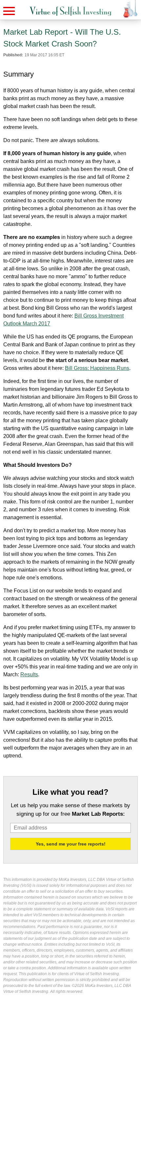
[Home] (70, 11)
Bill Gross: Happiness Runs (97, 368)
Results (29, 674)
